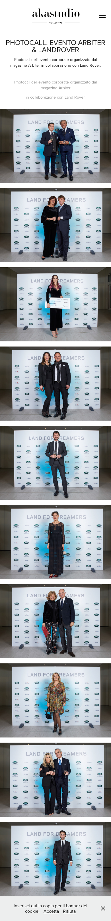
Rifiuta (69, 911)
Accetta (51, 911)
